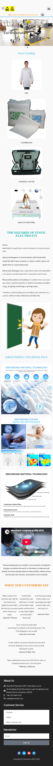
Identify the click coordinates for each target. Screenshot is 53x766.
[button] (49, 9)
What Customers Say (13, 722)
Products (9, 712)
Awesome (27, 618)
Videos (8, 717)
